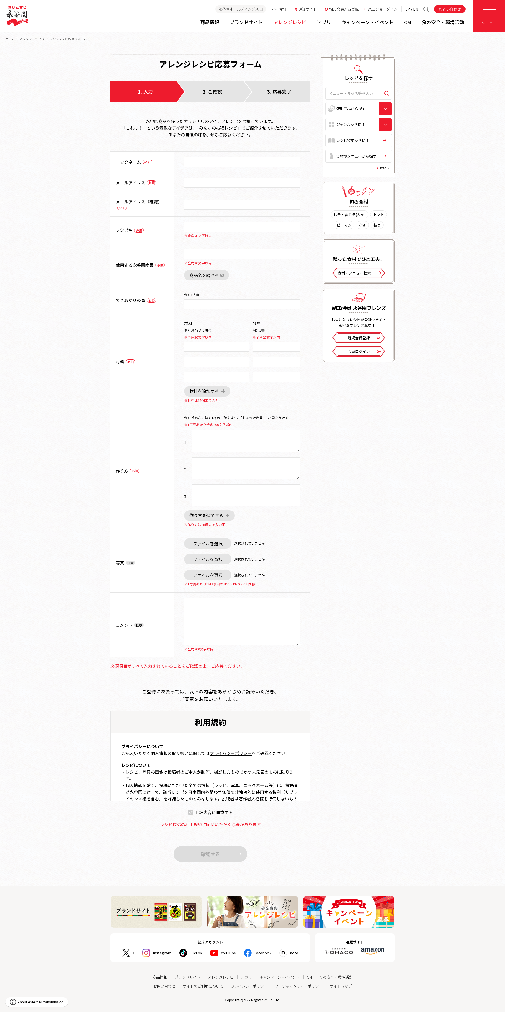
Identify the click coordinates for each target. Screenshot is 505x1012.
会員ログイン (359, 351)
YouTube (228, 953)
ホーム (10, 39)
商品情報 (160, 977)
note (294, 953)
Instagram (162, 953)
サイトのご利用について (203, 986)
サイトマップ (341, 986)
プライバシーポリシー (231, 753)
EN (415, 9)
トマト (378, 214)
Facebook (262, 953)
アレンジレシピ (30, 39)
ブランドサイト (187, 977)
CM (309, 977)
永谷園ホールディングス (239, 9)
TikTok (196, 953)
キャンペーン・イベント (279, 977)
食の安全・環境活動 (335, 977)
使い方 (384, 168)
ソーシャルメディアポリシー (298, 986)
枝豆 (377, 225)
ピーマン (344, 225)
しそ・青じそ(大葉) (350, 214)
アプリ (246, 977)
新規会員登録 (359, 337)
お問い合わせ (450, 9)
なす (362, 225)
